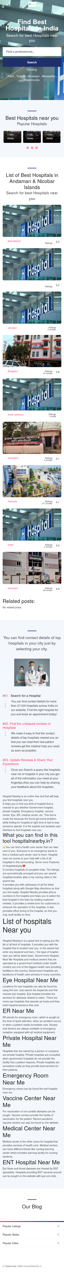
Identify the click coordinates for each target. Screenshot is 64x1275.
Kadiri (11, 544)
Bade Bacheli (14, 240)
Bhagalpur (13, 371)
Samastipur (13, 457)
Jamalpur (12, 327)
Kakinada (12, 501)
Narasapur (34, 76)
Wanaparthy (48, 76)
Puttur (10, 76)
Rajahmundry (32, 80)
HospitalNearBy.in (32, 1266)
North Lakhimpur (16, 414)
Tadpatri (21, 76)
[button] (27, 147)
